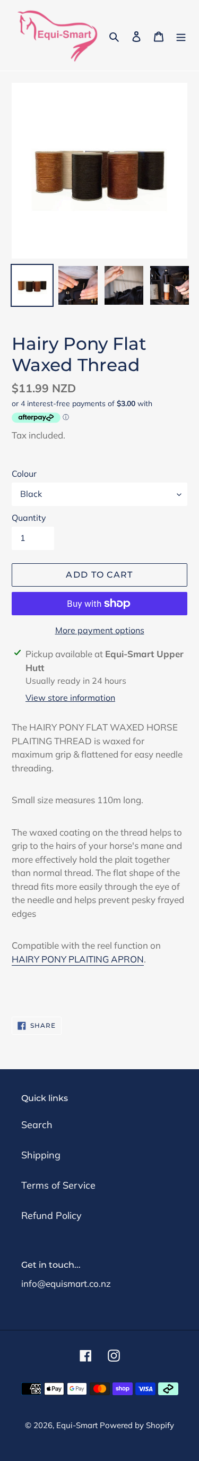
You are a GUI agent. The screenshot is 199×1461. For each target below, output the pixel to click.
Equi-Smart (78, 1425)
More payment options (99, 630)
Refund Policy (51, 1215)
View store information (70, 697)
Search (37, 1125)
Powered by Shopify (137, 1425)
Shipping (40, 1155)
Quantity (29, 517)
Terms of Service (58, 1185)
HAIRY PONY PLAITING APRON (78, 959)
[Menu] (181, 35)
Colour (24, 473)
